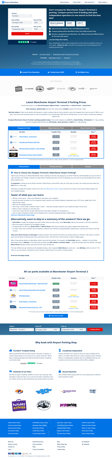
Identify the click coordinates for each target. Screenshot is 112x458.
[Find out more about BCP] (44, 391)
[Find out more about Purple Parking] (68, 405)
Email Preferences (38, 441)
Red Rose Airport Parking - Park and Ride (32, 148)
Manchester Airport (55, 58)
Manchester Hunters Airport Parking (30, 155)
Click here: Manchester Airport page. (23, 215)
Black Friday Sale (62, 444)
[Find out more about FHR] (92, 391)
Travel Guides (77, 2)
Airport (12, 326)
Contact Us (11, 446)
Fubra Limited (17, 456)
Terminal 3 (67, 58)
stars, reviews (73, 155)
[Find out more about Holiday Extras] (19, 405)
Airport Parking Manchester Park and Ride (32, 290)
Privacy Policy (61, 446)
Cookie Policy (61, 449)
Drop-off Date (15, 20)
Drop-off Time (38, 20)
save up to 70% (54, 24)
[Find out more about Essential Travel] (68, 391)
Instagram (86, 441)
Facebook (86, 444)
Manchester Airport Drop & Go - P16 (30, 307)
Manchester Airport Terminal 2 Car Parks (66, 54)
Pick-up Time (37, 26)
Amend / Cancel (12, 444)
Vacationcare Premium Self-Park (29, 142)
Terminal (14, 13)
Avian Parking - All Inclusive (28, 136)
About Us (10, 441)
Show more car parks (57, 315)
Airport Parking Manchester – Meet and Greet (33, 283)
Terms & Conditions (38, 449)
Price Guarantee (37, 444)
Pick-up (63, 326)
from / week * (80, 24)
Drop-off (38, 326)
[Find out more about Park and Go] (44, 405)
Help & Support (102, 2)
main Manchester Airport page (52, 189)
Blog (58, 441)
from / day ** (70, 24)
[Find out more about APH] (19, 391)
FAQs (34, 446)
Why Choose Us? (89, 2)
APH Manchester (24, 296)
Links (9, 449)
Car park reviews (45, 54)
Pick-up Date (15, 26)
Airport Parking (64, 2)
